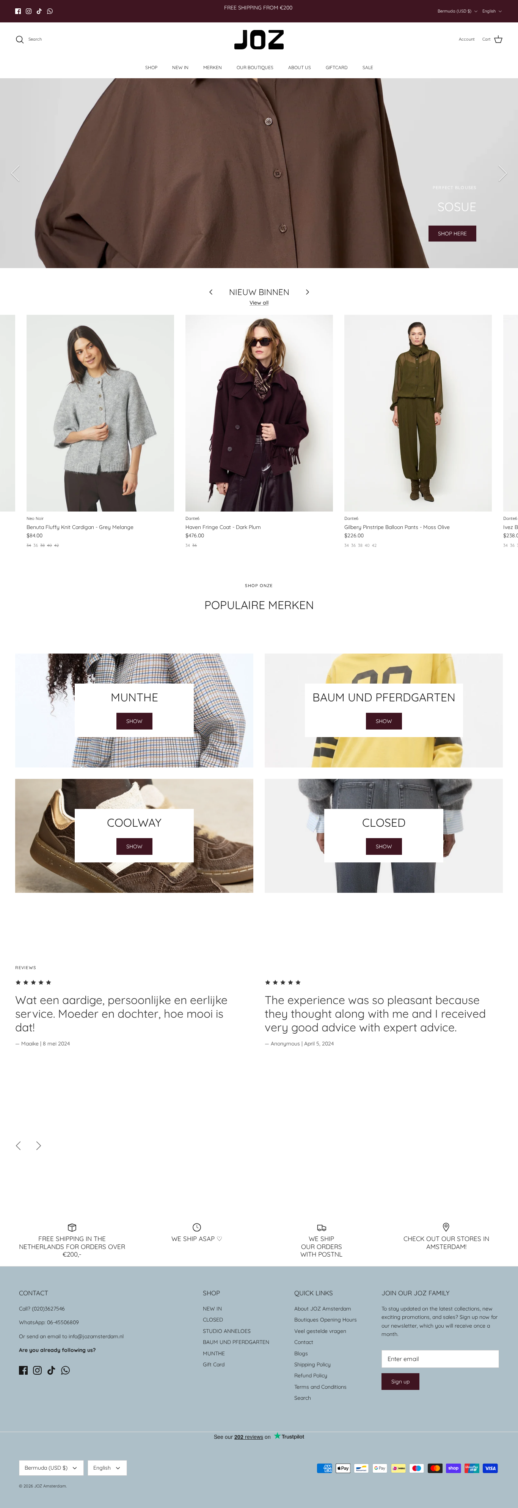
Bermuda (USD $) (454, 11)
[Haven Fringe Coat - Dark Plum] (259, 413)
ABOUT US (299, 67)
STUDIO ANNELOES (227, 1331)
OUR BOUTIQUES (255, 67)
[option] (259, 173)
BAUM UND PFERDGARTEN (236, 1342)
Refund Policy (310, 1375)
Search (302, 1397)
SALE (368, 67)
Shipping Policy (312, 1364)
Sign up (400, 1381)
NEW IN (180, 67)
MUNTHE (214, 1353)
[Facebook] (18, 11)
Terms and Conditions (320, 1386)
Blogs (301, 1353)
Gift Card (213, 1364)
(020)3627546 (48, 1308)
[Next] (503, 173)
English (489, 11)
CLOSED (213, 1319)
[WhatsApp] (50, 11)
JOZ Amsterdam (50, 1486)
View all (259, 302)
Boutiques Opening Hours (325, 1319)
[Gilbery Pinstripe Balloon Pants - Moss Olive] (418, 413)
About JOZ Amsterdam (322, 1308)
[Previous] (15, 173)
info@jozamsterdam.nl (96, 1336)
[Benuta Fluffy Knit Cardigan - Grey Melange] (100, 413)
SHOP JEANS (118, 233)
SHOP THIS (64, 233)
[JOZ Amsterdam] (259, 39)
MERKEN (212, 67)
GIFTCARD (337, 67)
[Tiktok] (39, 11)
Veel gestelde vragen (320, 1331)
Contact (303, 1342)
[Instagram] (28, 11)
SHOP (151, 67)
